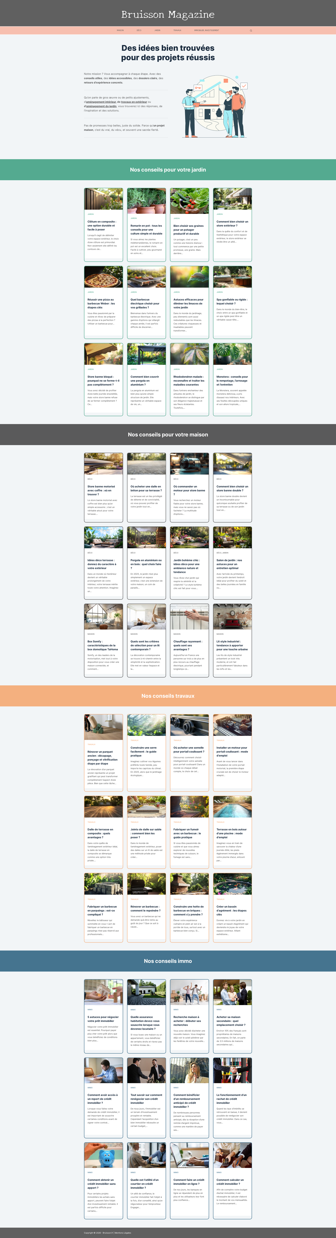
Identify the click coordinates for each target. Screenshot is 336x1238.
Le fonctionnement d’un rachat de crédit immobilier (232, 1098)
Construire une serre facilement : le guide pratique (144, 751)
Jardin (157, 30)
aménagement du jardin (101, 106)
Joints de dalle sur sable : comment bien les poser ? (146, 833)
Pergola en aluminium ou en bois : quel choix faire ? (146, 564)
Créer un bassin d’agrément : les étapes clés (231, 910)
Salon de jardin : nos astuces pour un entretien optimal (229, 564)
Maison (120, 30)
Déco (139, 30)
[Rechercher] (251, 31)
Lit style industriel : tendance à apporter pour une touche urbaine (232, 645)
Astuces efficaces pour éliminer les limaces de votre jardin (188, 303)
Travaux (177, 30)
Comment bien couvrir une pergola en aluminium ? (145, 380)
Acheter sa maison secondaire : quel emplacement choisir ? (231, 1020)
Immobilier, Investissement (206, 30)
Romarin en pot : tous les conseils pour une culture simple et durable (146, 229)
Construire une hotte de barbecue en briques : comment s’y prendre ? (189, 910)
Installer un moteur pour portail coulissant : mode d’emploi (232, 751)
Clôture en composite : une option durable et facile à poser (102, 225)
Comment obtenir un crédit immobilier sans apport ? (102, 1183)
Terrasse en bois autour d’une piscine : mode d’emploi (232, 833)
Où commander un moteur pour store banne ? (189, 490)
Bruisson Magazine (168, 13)
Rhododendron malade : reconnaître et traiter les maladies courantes (189, 380)
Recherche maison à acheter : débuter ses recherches (187, 1020)
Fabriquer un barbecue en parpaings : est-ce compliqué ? (102, 910)
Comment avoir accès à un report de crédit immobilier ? (103, 1098)
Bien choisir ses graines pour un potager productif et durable (189, 229)
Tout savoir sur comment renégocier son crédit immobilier (146, 1098)
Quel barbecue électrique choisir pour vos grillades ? (145, 303)
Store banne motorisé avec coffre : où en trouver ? (101, 490)
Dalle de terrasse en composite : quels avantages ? (100, 833)
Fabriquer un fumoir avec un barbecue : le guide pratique (187, 833)
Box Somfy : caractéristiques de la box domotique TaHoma (103, 645)
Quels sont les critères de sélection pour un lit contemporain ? (145, 645)
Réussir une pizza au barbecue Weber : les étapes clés (101, 303)
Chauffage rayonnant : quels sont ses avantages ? (188, 645)
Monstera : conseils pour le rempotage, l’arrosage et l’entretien (232, 380)
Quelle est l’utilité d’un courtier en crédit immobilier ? (145, 1183)
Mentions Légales (123, 1233)
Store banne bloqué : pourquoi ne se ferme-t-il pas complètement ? (103, 380)
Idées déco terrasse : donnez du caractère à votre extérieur (102, 564)
